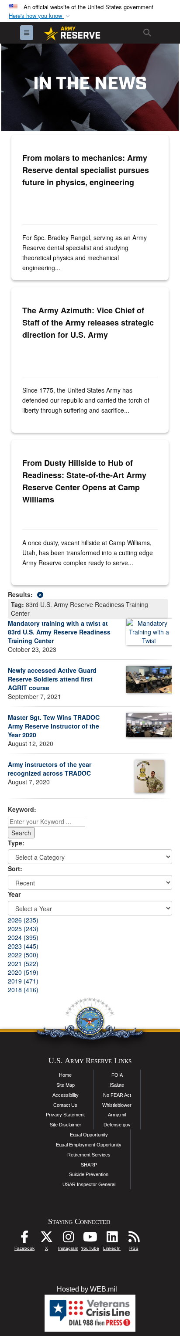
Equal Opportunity (89, 1134)
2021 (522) (23, 963)
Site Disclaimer (65, 1124)
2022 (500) (23, 954)
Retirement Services (89, 1154)
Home (65, 1075)
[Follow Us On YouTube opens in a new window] (90, 1239)
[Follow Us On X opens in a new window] (46, 1239)
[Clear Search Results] (90, 594)
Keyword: (22, 809)
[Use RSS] (134, 1239)
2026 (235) (23, 920)
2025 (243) (23, 928)
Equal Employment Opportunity (88, 1144)
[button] (40, 15)
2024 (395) (23, 937)
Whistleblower (117, 1105)
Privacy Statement (65, 1114)
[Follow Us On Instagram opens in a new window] (68, 1239)
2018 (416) (23, 989)
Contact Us (65, 1105)
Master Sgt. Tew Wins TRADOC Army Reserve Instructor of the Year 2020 (54, 726)
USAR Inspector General (88, 1184)
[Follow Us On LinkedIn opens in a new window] (112, 1239)
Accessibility (65, 1095)
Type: (16, 842)
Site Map (65, 1085)
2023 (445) (23, 946)
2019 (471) (23, 981)
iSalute (117, 1085)
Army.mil (117, 1114)
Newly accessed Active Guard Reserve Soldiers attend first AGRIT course (52, 679)
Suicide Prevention (88, 1174)
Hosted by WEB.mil (87, 1289)
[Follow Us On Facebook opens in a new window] (24, 1239)
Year (14, 894)
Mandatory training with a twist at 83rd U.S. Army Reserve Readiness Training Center (59, 632)
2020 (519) (23, 972)
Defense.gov (117, 1124)
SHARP (89, 1164)
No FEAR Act (117, 1095)
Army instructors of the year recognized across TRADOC (49, 768)
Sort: (15, 868)
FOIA (117, 1075)
